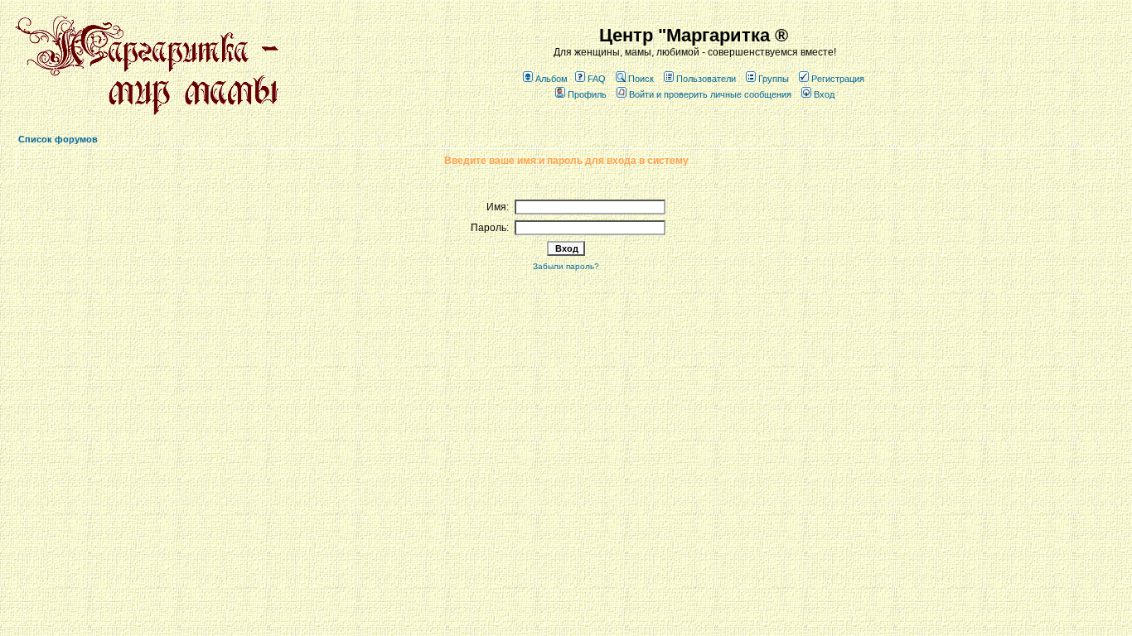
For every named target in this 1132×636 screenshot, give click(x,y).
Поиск (641, 79)
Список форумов (58, 139)
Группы (773, 79)
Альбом (551, 79)
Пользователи (706, 79)
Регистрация (837, 79)
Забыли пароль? (566, 266)
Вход (824, 94)
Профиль (587, 94)
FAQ (597, 79)
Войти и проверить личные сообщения (710, 94)
